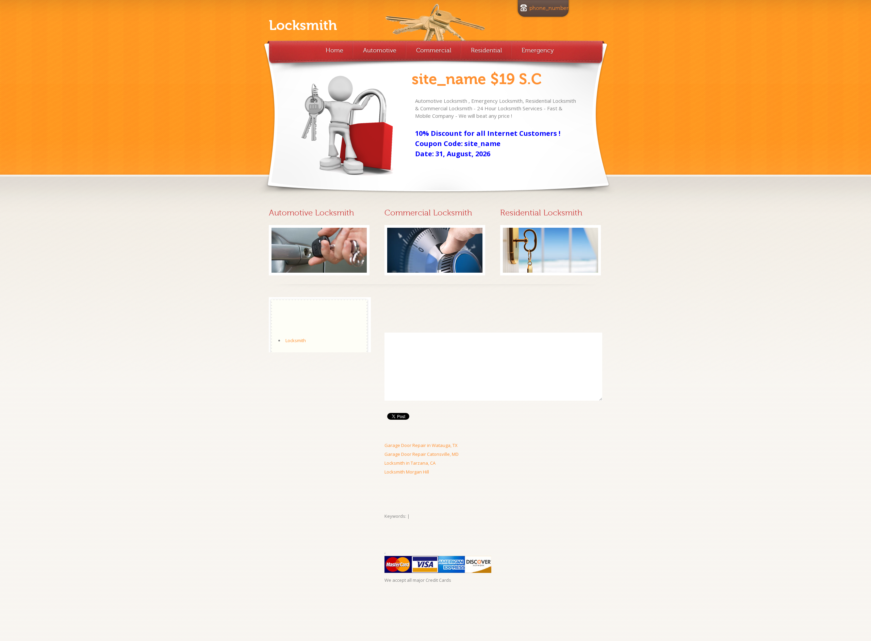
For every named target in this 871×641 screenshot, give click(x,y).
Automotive (379, 50)
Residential (486, 50)
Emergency (538, 50)
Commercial (433, 50)
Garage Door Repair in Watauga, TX (421, 445)
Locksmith (303, 25)
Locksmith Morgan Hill (406, 472)
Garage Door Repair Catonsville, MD (421, 454)
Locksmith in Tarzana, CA (410, 463)
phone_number (549, 8)
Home (334, 50)
